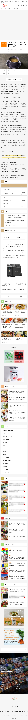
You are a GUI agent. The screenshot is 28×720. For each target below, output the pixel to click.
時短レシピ (19, 49)
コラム (2, 662)
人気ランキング (17, 660)
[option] (14, 61)
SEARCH (26, 1)
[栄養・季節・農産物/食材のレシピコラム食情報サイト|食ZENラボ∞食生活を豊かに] (4, 5)
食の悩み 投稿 (17, 669)
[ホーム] (1, 8)
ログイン (18, 5)
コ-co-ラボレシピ (6, 472)
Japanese (5, 671)
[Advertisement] (14, 25)
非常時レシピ (15, 49)
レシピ (2, 660)
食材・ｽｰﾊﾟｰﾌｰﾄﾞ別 (6, 466)
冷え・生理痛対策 (10, 49)
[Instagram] (15, 706)
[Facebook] (10, 706)
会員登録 (22, 5)
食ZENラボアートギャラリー (9, 430)
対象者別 (4, 451)
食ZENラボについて (18, 658)
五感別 (4, 448)
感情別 (4, 445)
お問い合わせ (3, 667)
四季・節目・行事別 (7, 460)
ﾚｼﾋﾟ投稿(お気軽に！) (5, 669)
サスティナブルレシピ (7, 436)
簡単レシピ (5, 442)
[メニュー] (26, 5)
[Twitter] (12, 706)
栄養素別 (4, 454)
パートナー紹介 (17, 662)
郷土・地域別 (5, 463)
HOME (2, 658)
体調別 (4, 433)
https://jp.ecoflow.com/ (18, 289)
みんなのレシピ (6, 469)
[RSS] (18, 706)
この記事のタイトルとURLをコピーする (14, 79)
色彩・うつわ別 (6, 457)
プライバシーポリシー (18, 667)
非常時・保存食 (6, 439)
